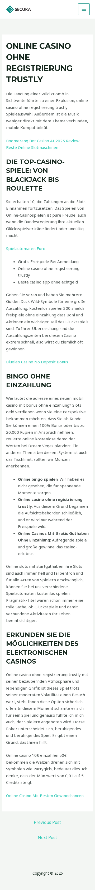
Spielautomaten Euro (25, 248)
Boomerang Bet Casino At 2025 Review (42, 140)
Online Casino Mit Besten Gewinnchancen (45, 795)
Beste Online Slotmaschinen (32, 147)
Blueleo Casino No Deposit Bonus (37, 361)
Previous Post (47, 822)
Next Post (47, 837)
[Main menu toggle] (84, 9)
